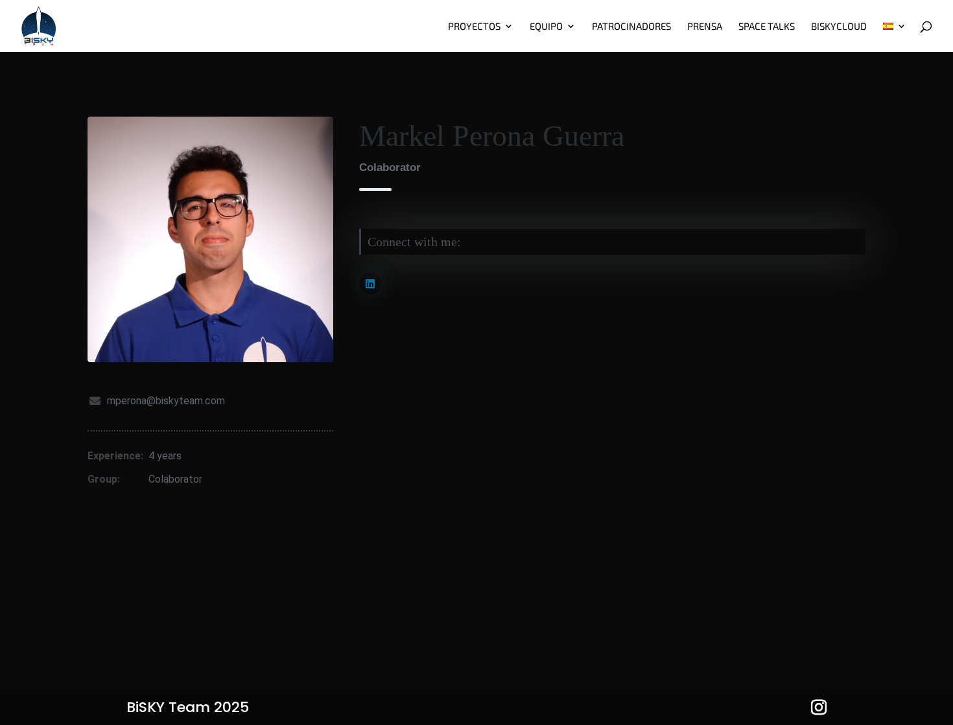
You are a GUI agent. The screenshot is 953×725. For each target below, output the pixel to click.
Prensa (704, 26)
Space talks (766, 26)
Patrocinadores (631, 26)
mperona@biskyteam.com (166, 401)
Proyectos (474, 26)
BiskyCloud (839, 26)
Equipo (546, 26)
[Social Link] (370, 284)
